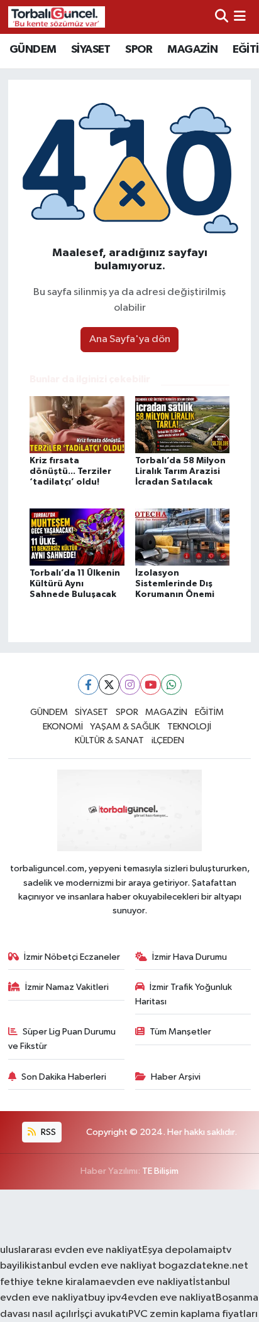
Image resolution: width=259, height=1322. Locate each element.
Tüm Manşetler (180, 1031)
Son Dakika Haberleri (63, 1077)
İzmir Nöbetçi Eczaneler (72, 957)
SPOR (139, 49)
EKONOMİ (63, 726)
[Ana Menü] (240, 16)
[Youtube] (150, 684)
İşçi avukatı (102, 1314)
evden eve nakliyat (149, 1282)
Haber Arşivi (176, 1077)
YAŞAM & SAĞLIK (125, 726)
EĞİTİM (209, 712)
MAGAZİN (192, 49)
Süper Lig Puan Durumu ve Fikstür (62, 1038)
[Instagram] (129, 684)
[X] (109, 684)
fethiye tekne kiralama (52, 1282)
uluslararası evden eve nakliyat (71, 1250)
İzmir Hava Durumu (189, 957)
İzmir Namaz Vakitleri (67, 987)
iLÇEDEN (168, 740)
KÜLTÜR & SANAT (109, 740)
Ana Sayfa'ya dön (129, 339)
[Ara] (221, 16)
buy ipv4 (108, 1297)
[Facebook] (88, 684)
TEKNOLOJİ (189, 726)
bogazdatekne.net (202, 1265)
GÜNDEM (32, 49)
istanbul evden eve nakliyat (93, 1265)
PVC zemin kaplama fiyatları (193, 1314)
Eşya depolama (177, 1250)
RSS (47, 1132)
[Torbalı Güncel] (56, 17)
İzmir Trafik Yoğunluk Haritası (184, 994)
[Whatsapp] (171, 684)
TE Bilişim (160, 1171)
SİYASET (91, 49)
